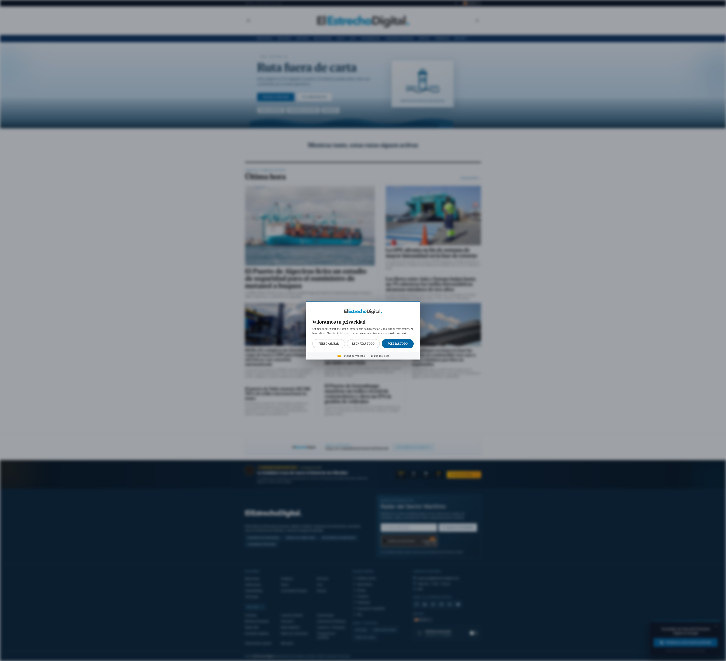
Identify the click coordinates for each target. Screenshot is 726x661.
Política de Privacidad (354, 356)
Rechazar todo (363, 344)
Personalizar (329, 344)
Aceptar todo (398, 344)
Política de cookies (380, 356)
